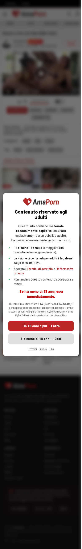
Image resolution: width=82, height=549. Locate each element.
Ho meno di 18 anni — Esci (39, 341)
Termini (30, 351)
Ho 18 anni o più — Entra (39, 328)
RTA (50, 351)
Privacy (41, 351)
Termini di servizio (40, 267)
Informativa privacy (28, 271)
